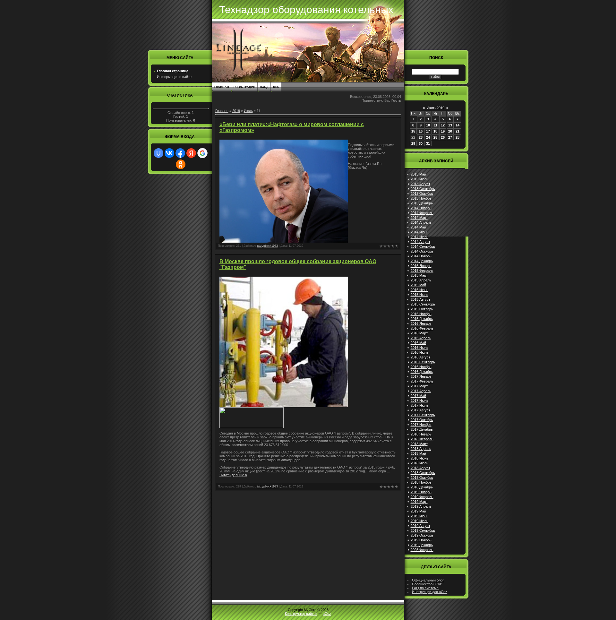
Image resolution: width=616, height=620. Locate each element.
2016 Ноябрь (421, 367)
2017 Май (418, 396)
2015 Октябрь (422, 309)
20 (450, 131)
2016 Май (418, 343)
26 (443, 137)
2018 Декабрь (422, 487)
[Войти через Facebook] (180, 153)
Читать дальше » (233, 475)
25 (435, 137)
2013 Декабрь (422, 203)
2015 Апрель (421, 280)
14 (457, 125)
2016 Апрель (421, 338)
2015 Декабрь (422, 319)
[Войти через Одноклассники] (180, 164)
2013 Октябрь (422, 193)
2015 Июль (419, 295)
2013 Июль (419, 179)
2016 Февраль (422, 328)
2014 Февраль (422, 213)
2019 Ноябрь (421, 540)
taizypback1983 (267, 245)
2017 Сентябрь (423, 415)
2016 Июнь (419, 347)
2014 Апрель (421, 222)
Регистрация (244, 87)
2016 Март (419, 333)
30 (421, 143)
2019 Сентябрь (423, 530)
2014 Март (419, 218)
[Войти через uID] (158, 153)
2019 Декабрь (422, 545)
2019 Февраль (422, 497)
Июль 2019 (435, 108)
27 (450, 137)
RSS (276, 87)
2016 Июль (419, 352)
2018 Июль (419, 463)
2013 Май (418, 174)
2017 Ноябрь (421, 424)
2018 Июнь (419, 458)
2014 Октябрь (422, 251)
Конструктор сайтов (301, 614)
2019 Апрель (421, 506)
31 (428, 143)
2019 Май (418, 511)
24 (428, 137)
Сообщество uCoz (427, 584)
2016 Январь (421, 323)
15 (413, 131)
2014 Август (420, 242)
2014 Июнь (419, 232)
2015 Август (420, 299)
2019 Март (419, 502)
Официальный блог (428, 580)
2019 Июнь (419, 516)
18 (435, 131)
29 (413, 143)
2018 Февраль (422, 439)
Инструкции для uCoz (429, 592)
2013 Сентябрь (423, 189)
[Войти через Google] (202, 153)
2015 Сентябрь (423, 304)
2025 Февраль (422, 550)
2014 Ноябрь (421, 256)
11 (435, 125)
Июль (248, 111)
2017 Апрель (421, 391)
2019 (236, 111)
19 (443, 131)
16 (421, 131)
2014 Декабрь (422, 261)
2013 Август (420, 184)
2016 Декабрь (422, 372)
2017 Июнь (419, 400)
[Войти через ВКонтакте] (169, 153)
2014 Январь (421, 208)
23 (421, 137)
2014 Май (418, 227)
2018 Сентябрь (423, 473)
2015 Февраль (422, 270)
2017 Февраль (422, 381)
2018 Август (420, 468)
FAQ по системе (425, 588)
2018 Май (418, 453)
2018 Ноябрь (421, 482)
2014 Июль (419, 237)
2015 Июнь (419, 290)
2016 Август (420, 357)
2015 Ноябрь (421, 314)
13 (450, 125)
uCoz (327, 614)
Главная (221, 87)
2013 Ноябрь (421, 198)
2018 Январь (421, 434)
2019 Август (420, 526)
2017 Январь (421, 376)
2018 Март (419, 444)
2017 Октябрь (422, 420)
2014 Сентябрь (423, 246)
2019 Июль (419, 521)
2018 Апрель (421, 449)
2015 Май (418, 285)
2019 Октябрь (422, 535)
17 (428, 131)
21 (457, 131)
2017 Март (419, 386)
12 (443, 125)
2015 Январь (421, 266)
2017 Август (420, 410)
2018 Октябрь (422, 477)
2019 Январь (421, 492)
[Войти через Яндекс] (191, 153)
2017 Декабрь (422, 429)
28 (457, 137)
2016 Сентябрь (423, 362)
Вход (264, 87)
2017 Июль (419, 405)
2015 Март (419, 275)
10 (428, 125)
